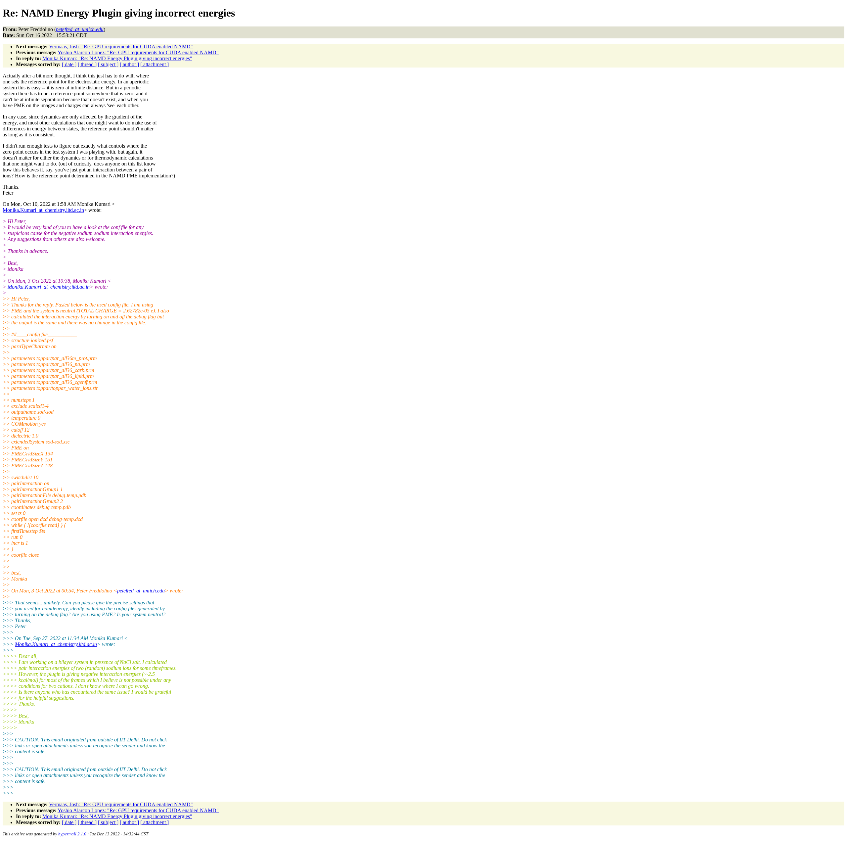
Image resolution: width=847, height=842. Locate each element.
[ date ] (69, 64)
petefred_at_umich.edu (141, 590)
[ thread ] (87, 64)
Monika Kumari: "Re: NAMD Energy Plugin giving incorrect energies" (117, 58)
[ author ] (129, 64)
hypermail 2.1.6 (72, 833)
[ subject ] (108, 64)
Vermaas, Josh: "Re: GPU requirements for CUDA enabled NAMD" (121, 46)
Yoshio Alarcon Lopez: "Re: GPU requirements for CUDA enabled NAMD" (138, 52)
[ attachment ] (154, 64)
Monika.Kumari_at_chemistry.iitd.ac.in (43, 210)
